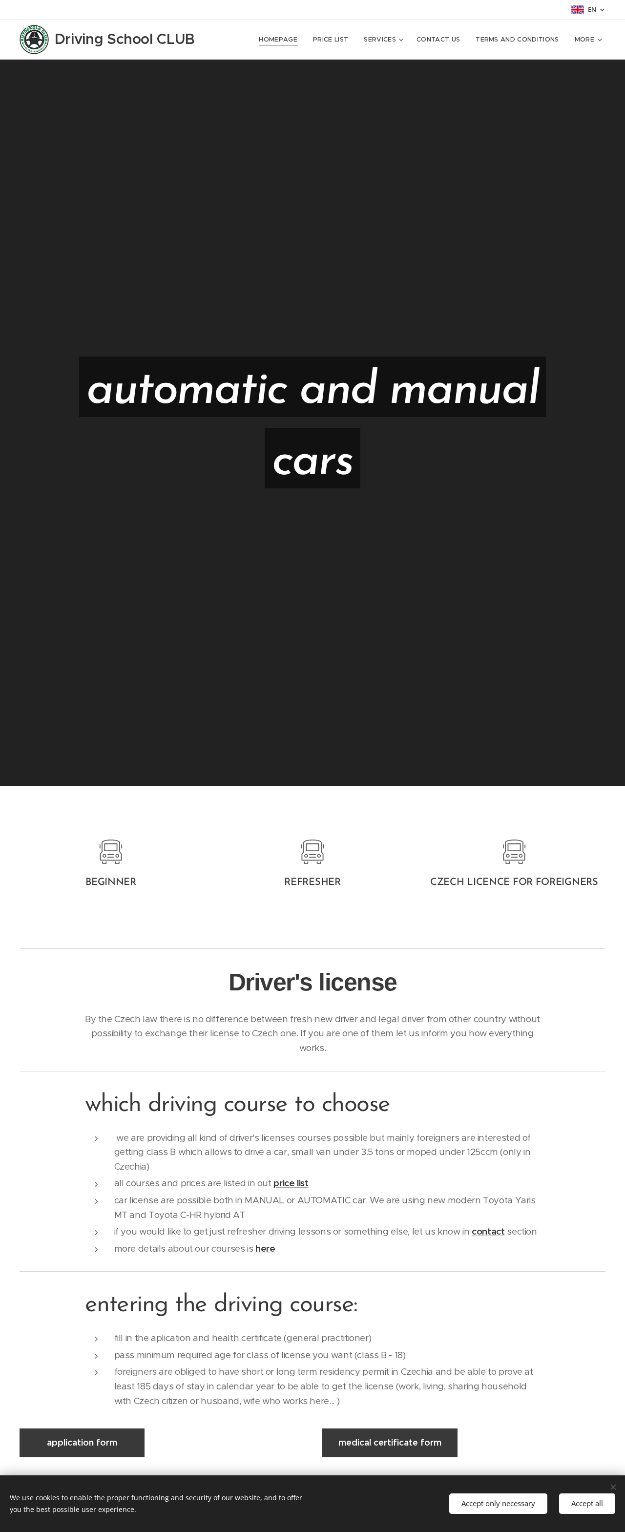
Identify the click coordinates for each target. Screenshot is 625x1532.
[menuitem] (280, 39)
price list (290, 1183)
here (265, 1248)
